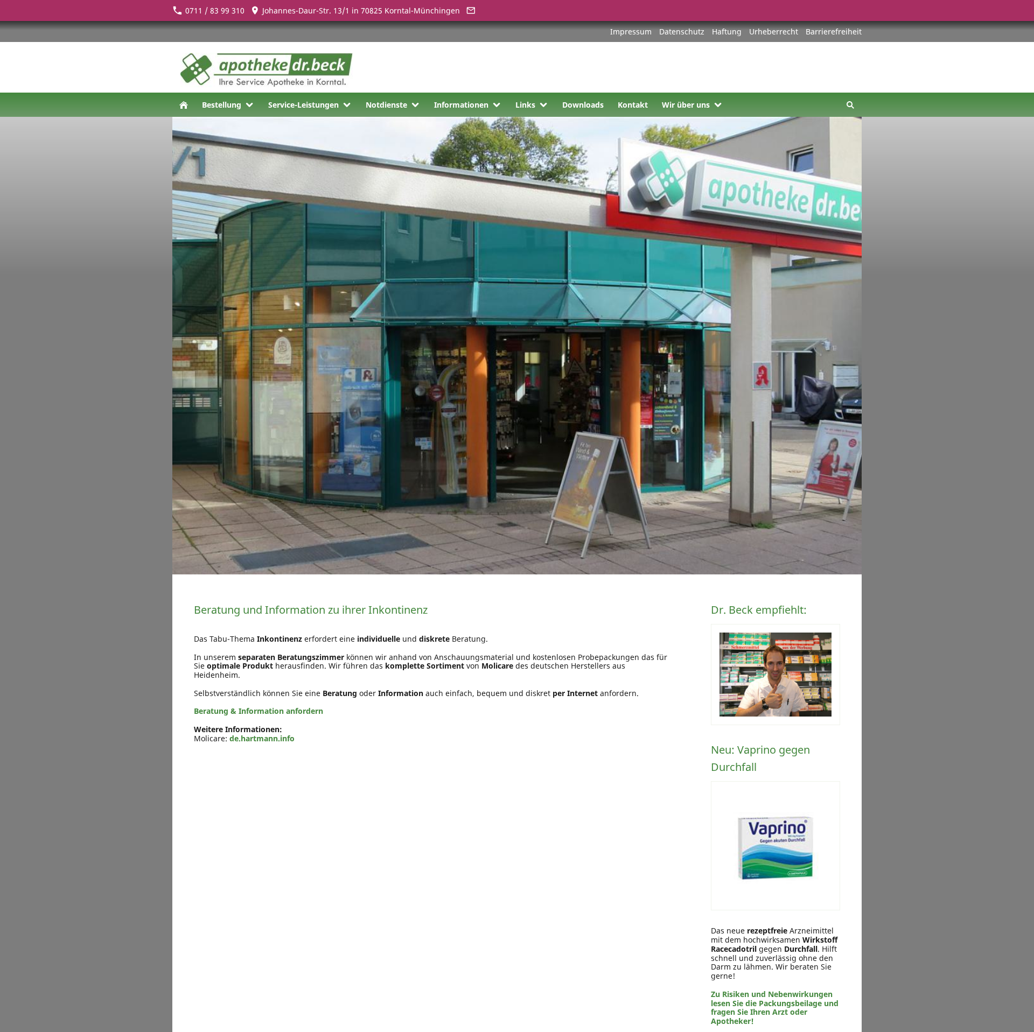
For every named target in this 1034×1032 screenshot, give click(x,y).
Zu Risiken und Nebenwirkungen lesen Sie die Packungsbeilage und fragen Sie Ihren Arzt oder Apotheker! (775, 1007)
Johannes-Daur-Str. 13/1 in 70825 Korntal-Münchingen (360, 10)
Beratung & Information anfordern (258, 711)
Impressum (631, 31)
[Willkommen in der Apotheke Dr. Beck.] (183, 105)
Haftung (727, 31)
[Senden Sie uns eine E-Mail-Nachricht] (470, 10)
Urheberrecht (773, 31)
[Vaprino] (775, 846)
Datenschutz (681, 31)
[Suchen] (850, 105)
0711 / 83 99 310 (213, 10)
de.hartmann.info (262, 738)
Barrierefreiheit (834, 31)
